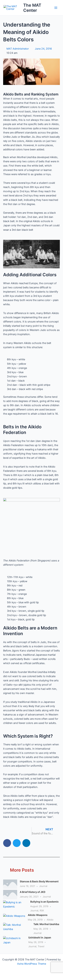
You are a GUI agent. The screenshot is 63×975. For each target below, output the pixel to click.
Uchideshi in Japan (39, 937)
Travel (41, 946)
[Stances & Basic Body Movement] (10, 884)
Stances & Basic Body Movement (39, 881)
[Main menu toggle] (55, 7)
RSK (42, 910)
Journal (43, 886)
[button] (7, 843)
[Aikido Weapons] (14, 918)
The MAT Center (32, 8)
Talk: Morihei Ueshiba (46, 924)
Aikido (50, 919)
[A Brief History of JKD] (10, 894)
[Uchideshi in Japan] (14, 942)
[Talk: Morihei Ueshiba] (17, 929)
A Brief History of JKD (32, 891)
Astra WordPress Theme (31, 963)
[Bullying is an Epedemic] (15, 906)
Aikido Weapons (37, 914)
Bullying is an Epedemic (44, 901)
